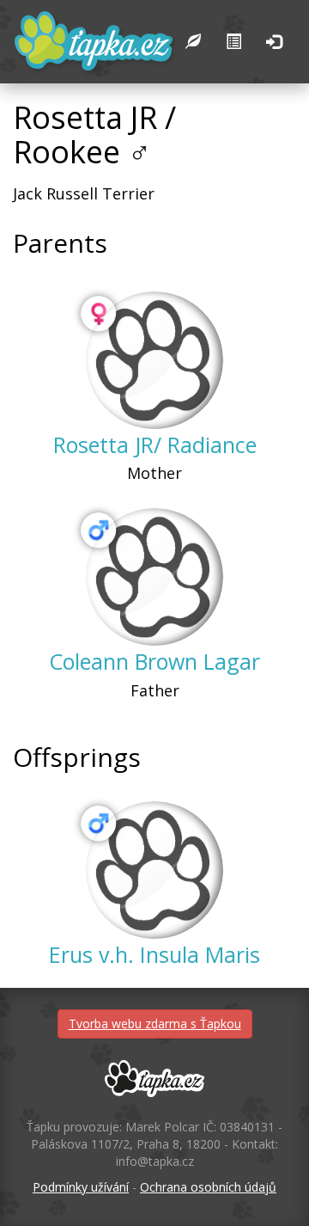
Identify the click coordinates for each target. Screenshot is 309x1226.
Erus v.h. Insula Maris (154, 954)
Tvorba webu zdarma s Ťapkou (155, 1023)
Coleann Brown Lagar (154, 661)
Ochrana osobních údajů (208, 1187)
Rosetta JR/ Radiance (155, 444)
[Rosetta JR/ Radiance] (154, 360)
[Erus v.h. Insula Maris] (154, 870)
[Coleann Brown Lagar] (154, 577)
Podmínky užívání (81, 1187)
